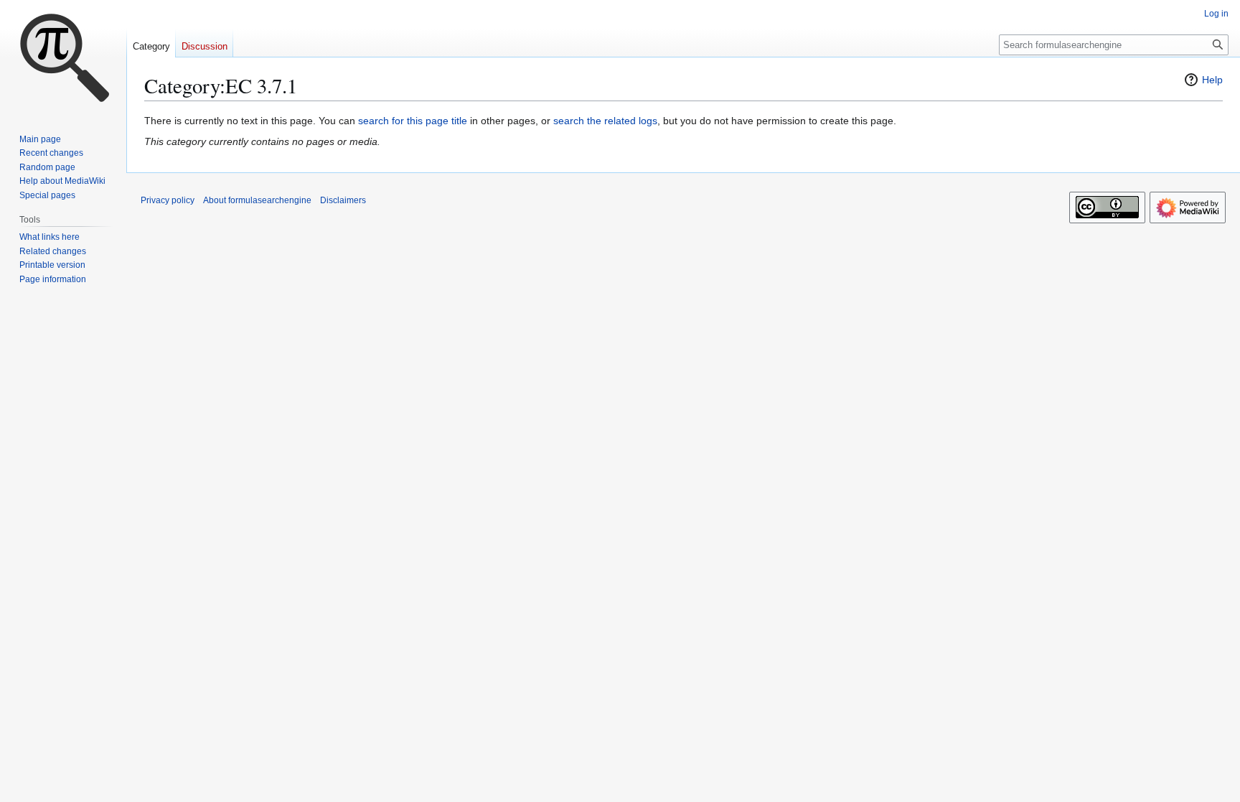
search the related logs (605, 120)
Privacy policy (167, 200)
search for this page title (412, 120)
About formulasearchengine (257, 200)
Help (1212, 79)
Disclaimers (343, 200)
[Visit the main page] (63, 57)
